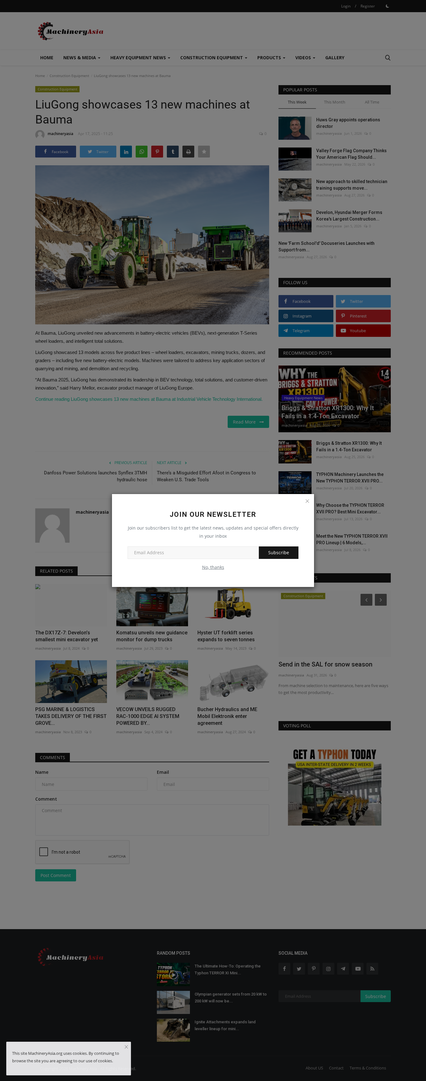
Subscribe (278, 552)
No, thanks (213, 567)
